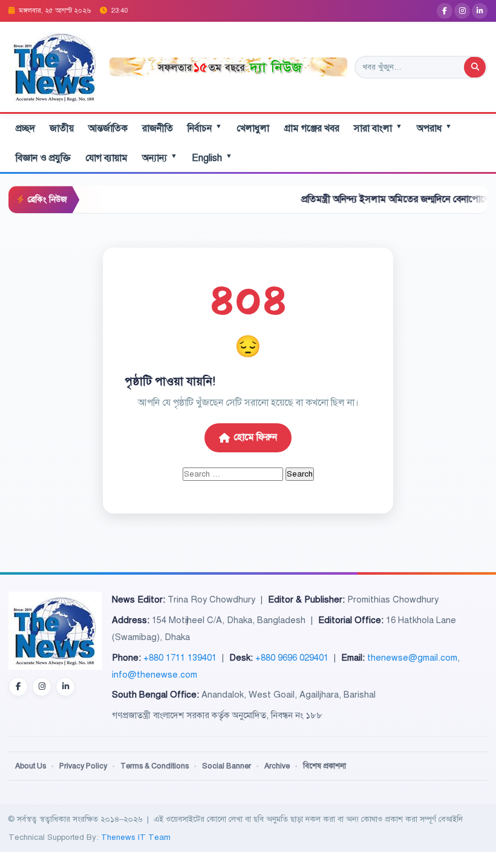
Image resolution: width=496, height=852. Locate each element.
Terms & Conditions (154, 766)
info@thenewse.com (154, 674)
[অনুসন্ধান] (475, 67)
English (212, 157)
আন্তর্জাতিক (108, 128)
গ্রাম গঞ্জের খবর (311, 128)
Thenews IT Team (136, 837)
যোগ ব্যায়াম (106, 158)
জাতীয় (62, 128)
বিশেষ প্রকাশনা (324, 766)
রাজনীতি (157, 128)
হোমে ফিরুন (255, 437)
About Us (30, 766)
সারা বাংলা (378, 128)
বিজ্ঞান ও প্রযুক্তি (43, 158)
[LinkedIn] (480, 11)
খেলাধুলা (253, 128)
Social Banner (226, 766)
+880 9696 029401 (291, 657)
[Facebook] (444, 11)
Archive (277, 766)
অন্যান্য (159, 157)
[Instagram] (462, 11)
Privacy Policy (83, 766)
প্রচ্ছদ (25, 128)
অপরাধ (434, 128)
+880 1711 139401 (180, 657)
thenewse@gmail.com (412, 657)
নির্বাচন (205, 128)
